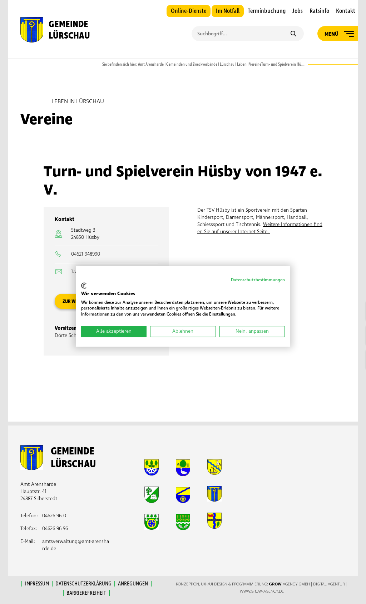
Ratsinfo (319, 11)
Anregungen (133, 584)
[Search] (293, 34)
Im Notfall (227, 11)
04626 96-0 (54, 515)
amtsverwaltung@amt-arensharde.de (75, 545)
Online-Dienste (188, 11)
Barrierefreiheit (86, 593)
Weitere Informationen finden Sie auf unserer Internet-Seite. (259, 228)
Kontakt (345, 11)
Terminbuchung (267, 11)
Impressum (37, 584)
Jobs (297, 11)
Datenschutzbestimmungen (258, 280)
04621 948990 (85, 254)
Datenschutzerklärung (83, 584)
